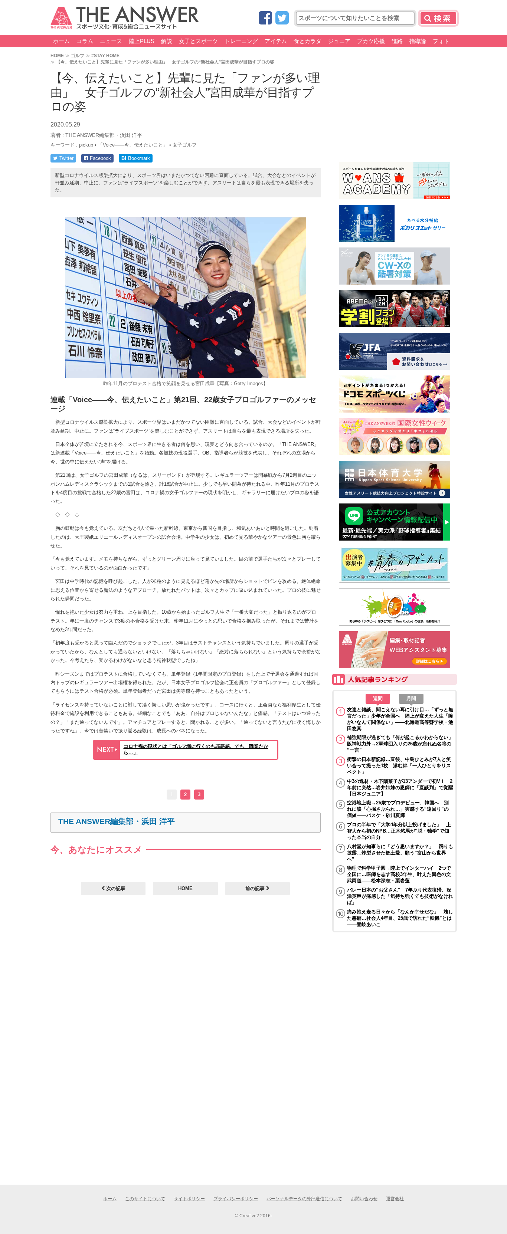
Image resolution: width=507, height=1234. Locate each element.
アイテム (276, 41)
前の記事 (255, 888)
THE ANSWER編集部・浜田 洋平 (116, 821)
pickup (86, 145)
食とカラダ (307, 41)
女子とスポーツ (198, 41)
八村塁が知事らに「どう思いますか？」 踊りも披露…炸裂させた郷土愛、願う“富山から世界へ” (400, 853)
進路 (397, 41)
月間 (411, 698)
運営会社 (395, 1198)
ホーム (61, 41)
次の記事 (115, 888)
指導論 (417, 41)
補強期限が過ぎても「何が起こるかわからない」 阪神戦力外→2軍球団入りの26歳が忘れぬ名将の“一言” (400, 744)
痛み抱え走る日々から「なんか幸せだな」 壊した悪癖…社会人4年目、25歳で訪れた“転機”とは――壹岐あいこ (400, 918)
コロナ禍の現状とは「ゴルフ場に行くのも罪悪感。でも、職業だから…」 (196, 749)
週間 (378, 698)
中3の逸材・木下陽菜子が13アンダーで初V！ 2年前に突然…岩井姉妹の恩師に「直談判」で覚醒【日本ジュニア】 (400, 787)
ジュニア (339, 41)
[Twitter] (282, 18)
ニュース (111, 41)
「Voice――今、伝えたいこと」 (133, 145)
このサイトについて (145, 1198)
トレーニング (241, 41)
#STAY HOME (105, 55)
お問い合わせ (364, 1198)
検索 (438, 18)
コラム (84, 41)
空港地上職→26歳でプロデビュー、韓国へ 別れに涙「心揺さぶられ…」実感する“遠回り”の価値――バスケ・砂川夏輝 (398, 809)
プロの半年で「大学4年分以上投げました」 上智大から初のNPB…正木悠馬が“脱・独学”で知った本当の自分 (399, 831)
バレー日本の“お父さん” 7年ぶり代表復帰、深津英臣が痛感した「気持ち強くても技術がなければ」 (400, 896)
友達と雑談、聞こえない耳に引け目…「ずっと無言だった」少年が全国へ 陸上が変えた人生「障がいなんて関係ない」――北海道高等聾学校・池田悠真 (400, 719)
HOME (57, 55)
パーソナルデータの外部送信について (304, 1198)
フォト (441, 41)
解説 (166, 41)
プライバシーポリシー (235, 1198)
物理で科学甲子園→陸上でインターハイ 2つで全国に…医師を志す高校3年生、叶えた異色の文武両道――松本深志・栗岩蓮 (399, 874)
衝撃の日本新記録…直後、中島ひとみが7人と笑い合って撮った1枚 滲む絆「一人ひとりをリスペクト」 (399, 766)
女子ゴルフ (185, 145)
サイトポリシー (189, 1198)
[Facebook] (265, 18)
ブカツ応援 (371, 41)
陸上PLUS (141, 41)
